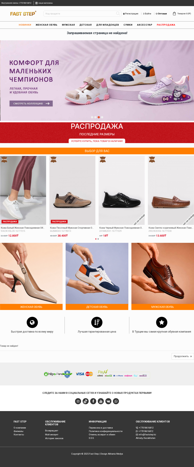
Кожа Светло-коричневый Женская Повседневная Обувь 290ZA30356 (171, 227)
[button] (95, 238)
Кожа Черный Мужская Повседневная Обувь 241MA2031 (121, 227)
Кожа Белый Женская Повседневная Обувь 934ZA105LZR (23, 227)
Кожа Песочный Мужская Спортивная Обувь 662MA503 (72, 227)
